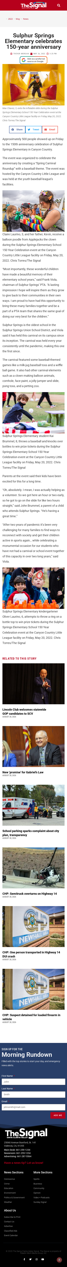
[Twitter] (30, 1259)
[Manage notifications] (59, 1259)
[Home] (4, 18)
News (25, 18)
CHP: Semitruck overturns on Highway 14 (29, 893)
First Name (7, 1076)
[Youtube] (43, 1259)
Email (5, 1101)
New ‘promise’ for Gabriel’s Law (23, 772)
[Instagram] (36, 1259)
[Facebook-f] (24, 1259)
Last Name (7, 1088)
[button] (8, 5)
